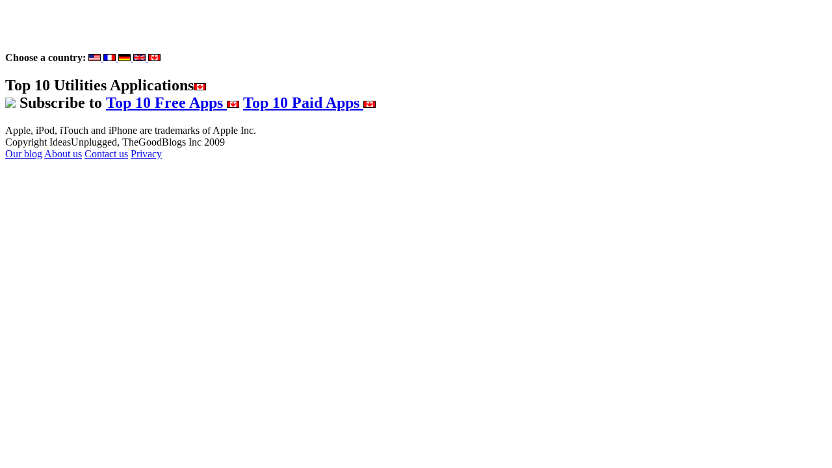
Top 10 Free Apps (166, 102)
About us (63, 153)
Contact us (106, 153)
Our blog (23, 153)
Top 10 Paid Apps (303, 102)
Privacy (146, 153)
